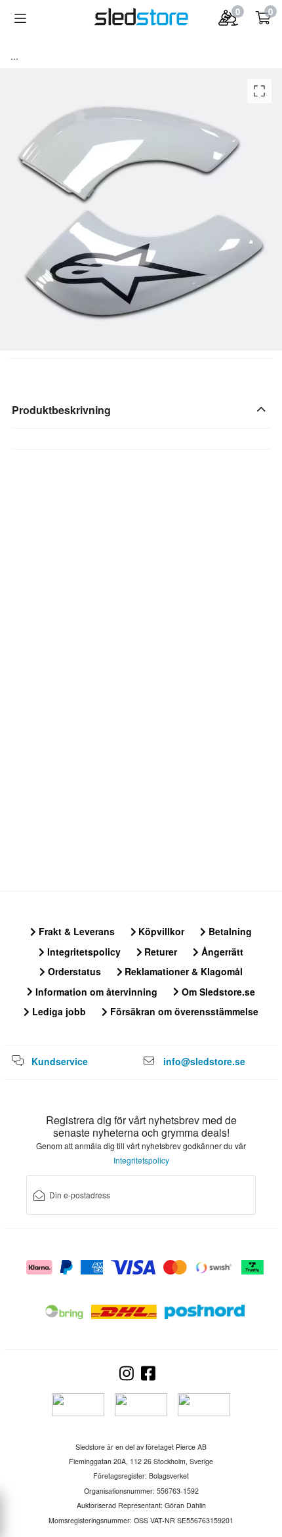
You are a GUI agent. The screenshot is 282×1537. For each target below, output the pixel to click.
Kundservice (59, 1061)
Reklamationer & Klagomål (182, 971)
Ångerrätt (221, 951)
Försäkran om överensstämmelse (183, 1011)
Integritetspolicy (83, 951)
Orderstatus (73, 971)
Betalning (229, 931)
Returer (159, 951)
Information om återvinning (95, 991)
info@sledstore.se (204, 1061)
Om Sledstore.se (217, 991)
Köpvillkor (160, 931)
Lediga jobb (58, 1011)
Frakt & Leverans (75, 931)
